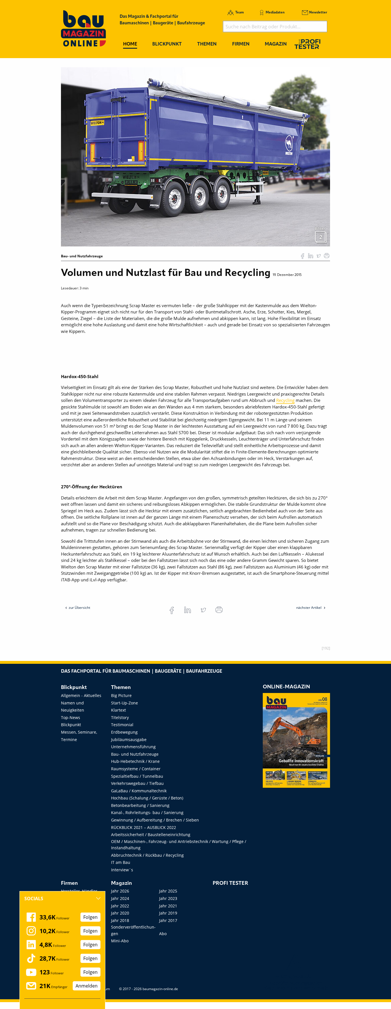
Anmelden (87, 986)
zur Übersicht (79, 607)
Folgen (90, 917)
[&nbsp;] (195, 156)
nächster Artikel (309, 607)
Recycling (285, 400)
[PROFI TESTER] (307, 43)
